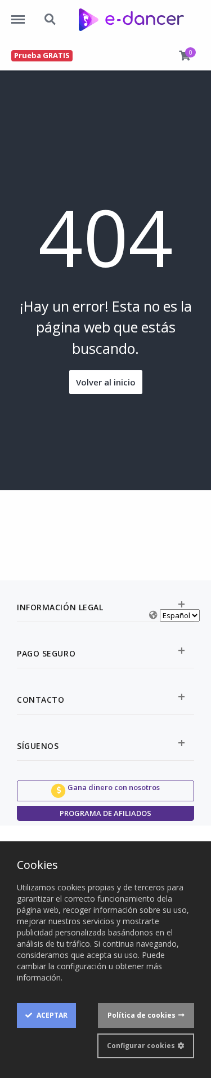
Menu (22, 13)
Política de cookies (141, 1015)
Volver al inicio (106, 382)
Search (50, 13)
